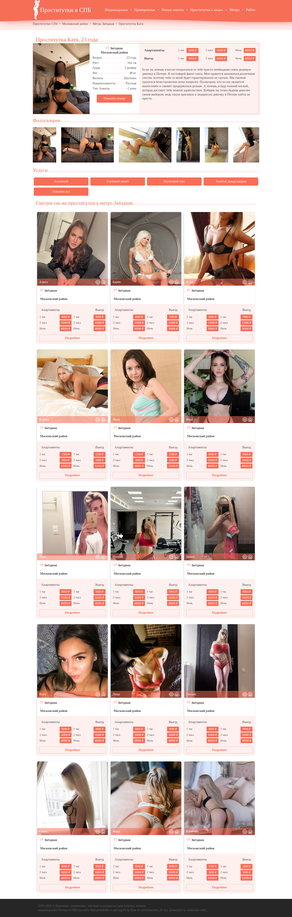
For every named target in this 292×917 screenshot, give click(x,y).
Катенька (192, 831)
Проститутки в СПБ (65, 10)
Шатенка (130, 78)
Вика (42, 694)
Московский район (75, 23)
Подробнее (72, 338)
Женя (116, 419)
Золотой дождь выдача (231, 181)
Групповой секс (174, 181)
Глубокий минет (118, 181)
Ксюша (44, 419)
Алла (189, 282)
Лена (42, 556)
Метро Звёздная (103, 23)
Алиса (43, 282)
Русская (131, 83)
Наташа (118, 556)
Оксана (191, 694)
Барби (117, 282)
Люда (116, 694)
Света (43, 831)
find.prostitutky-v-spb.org (106, 910)
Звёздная (116, 48)
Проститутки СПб (45, 23)
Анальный (61, 181)
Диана (190, 556)
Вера (189, 419)
